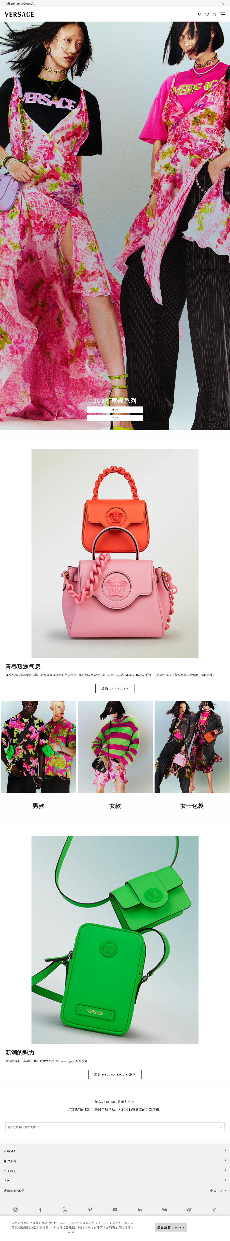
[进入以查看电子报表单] (221, 1126)
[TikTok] (214, 1209)
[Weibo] (189, 1209)
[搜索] (200, 14)
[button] (214, 14)
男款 (115, 418)
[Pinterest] (90, 1209)
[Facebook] (40, 1209)
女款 (115, 409)
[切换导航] (222, 14)
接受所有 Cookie (171, 1227)
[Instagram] (15, 1209)
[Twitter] (65, 1209)
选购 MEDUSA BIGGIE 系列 (115, 1074)
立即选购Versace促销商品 (20, 3)
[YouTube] (115, 1209)
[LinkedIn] (140, 1209)
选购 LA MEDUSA (115, 688)
